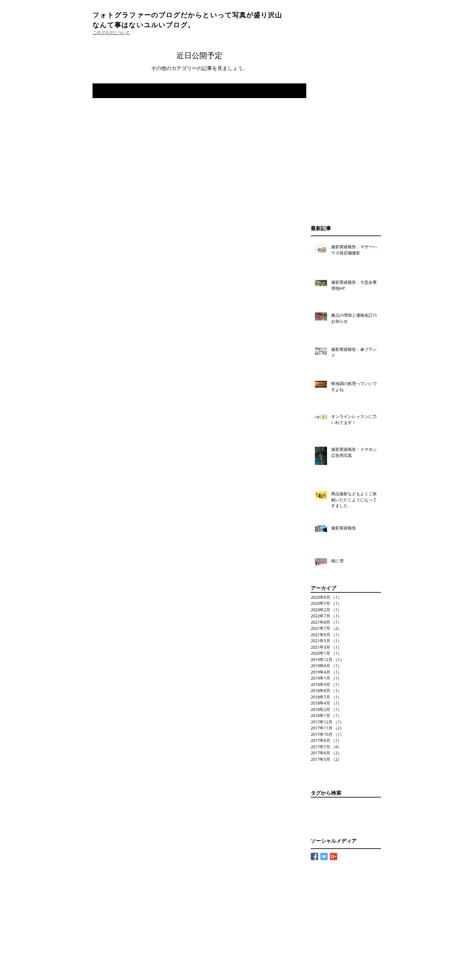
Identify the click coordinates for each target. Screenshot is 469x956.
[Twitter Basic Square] (324, 856)
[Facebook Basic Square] (314, 856)
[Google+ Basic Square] (333, 856)
